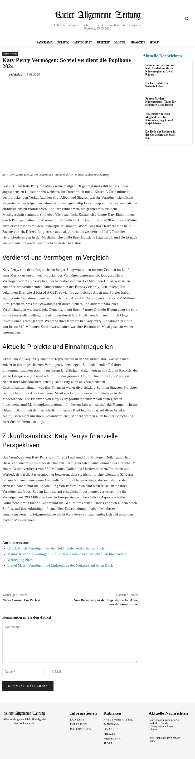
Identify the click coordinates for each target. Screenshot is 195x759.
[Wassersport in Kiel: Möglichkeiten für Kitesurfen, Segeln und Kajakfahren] (184, 118)
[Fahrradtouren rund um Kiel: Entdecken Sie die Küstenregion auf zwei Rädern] (184, 70)
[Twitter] (47, 85)
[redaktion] (5, 74)
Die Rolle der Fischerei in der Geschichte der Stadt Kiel (160, 134)
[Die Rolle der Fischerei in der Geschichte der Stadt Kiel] (184, 136)
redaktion (15, 74)
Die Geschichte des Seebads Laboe (156, 84)
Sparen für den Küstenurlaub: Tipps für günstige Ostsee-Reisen (160, 101)
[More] (80, 85)
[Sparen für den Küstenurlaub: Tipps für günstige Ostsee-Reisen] (184, 103)
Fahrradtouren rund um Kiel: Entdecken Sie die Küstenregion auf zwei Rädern (160, 70)
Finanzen (10, 54)
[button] (187, 19)
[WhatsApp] (69, 85)
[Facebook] (36, 85)
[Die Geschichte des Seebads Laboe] (184, 87)
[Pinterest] (58, 85)
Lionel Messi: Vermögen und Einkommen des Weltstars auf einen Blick (60, 565)
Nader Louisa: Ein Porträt (21, 600)
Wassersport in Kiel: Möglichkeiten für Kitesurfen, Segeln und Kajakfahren (159, 118)
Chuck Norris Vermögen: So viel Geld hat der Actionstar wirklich (55, 548)
